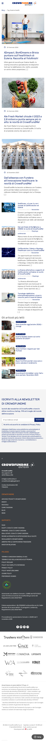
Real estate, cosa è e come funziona (15, 533)
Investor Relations (9, 544)
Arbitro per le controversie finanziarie (16, 542)
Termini (4, 436)
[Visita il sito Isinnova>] (23, 654)
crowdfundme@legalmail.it (11, 481)
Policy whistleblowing (10, 570)
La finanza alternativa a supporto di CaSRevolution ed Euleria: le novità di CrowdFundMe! (31, 272)
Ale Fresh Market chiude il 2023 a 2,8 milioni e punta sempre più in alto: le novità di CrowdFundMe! (23, 119)
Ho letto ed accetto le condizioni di (21, 425)
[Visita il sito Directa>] (36, 673)
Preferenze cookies (9, 576)
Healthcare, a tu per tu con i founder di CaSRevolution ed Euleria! (28, 205)
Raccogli (5, 505)
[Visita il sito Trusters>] (9, 637)
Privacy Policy (35, 425)
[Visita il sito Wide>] (23, 646)
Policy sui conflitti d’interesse (13, 565)
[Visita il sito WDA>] (9, 662)
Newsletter (35, 209)
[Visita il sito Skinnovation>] (36, 637)
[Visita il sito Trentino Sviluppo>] (23, 662)
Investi (4, 502)
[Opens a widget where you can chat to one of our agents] (37, 737)
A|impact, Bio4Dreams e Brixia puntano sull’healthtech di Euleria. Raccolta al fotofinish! (21, 55)
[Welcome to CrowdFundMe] (24, 3)
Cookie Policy (7, 573)
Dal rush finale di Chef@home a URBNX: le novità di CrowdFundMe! (30, 228)
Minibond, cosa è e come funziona (14, 530)
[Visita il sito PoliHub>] (9, 673)
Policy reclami (7, 562)
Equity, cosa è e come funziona (13, 528)
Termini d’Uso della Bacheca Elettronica (17, 559)
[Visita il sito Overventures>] (36, 646)
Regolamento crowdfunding (12, 539)
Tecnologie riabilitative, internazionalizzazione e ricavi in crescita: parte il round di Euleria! (30, 295)
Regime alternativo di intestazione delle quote (19, 536)
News (3, 513)
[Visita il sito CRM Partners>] (23, 673)
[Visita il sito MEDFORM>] (9, 654)
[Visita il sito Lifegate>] (36, 654)
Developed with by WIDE (23, 729)
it (2, 459)
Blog (3, 10)
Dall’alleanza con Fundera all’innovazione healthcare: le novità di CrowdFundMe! (21, 180)
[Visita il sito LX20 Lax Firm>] (9, 646)
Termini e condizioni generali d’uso (14, 557)
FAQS (3, 525)
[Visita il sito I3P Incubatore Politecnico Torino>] (36, 662)
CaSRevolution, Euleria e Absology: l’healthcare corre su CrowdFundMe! (31, 249)
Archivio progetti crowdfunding (14, 499)
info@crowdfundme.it (9, 441)
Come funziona (7, 507)
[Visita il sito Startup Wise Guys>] (23, 637)
